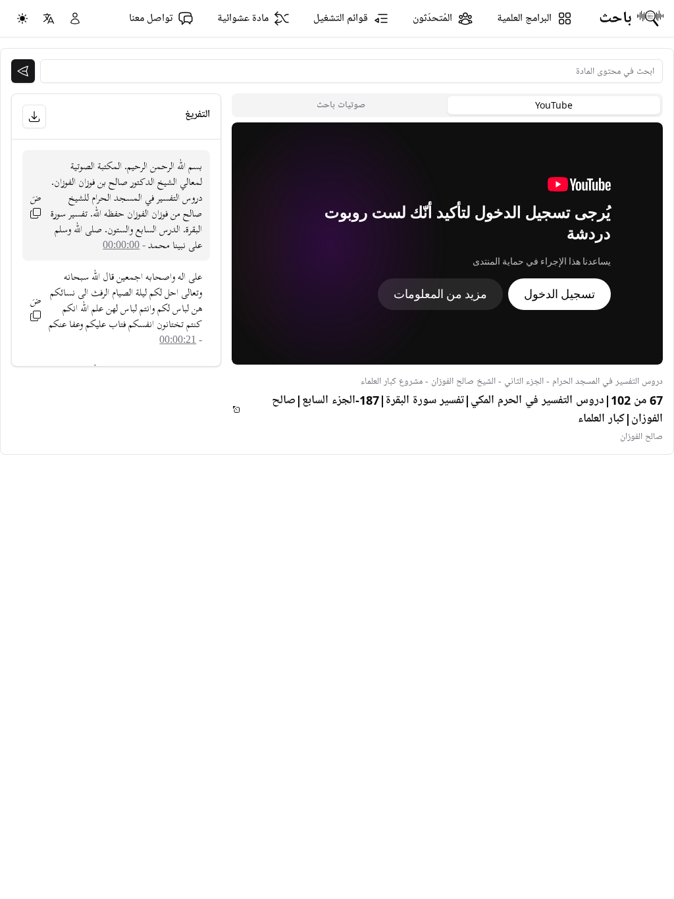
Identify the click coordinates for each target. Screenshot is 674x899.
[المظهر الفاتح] (22, 18)
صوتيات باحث (341, 105)
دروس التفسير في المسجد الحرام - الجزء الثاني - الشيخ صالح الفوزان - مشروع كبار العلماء (512, 381)
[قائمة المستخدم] (75, 18)
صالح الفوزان (641, 436)
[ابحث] (23, 71)
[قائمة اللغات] (49, 18)
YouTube (554, 105)
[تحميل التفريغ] (34, 116)
